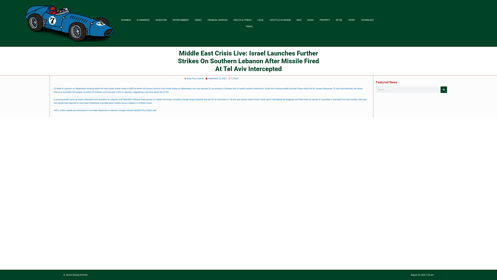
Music (311, 20)
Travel (249, 26)
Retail (339, 20)
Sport (351, 20)
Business (126, 20)
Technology (367, 20)
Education (161, 20)
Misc (299, 20)
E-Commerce (143, 20)
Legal (261, 20)
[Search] (444, 89)
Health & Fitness (243, 20)
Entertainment (181, 20)
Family (198, 20)
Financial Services (218, 20)
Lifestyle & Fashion (280, 20)
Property (325, 20)
